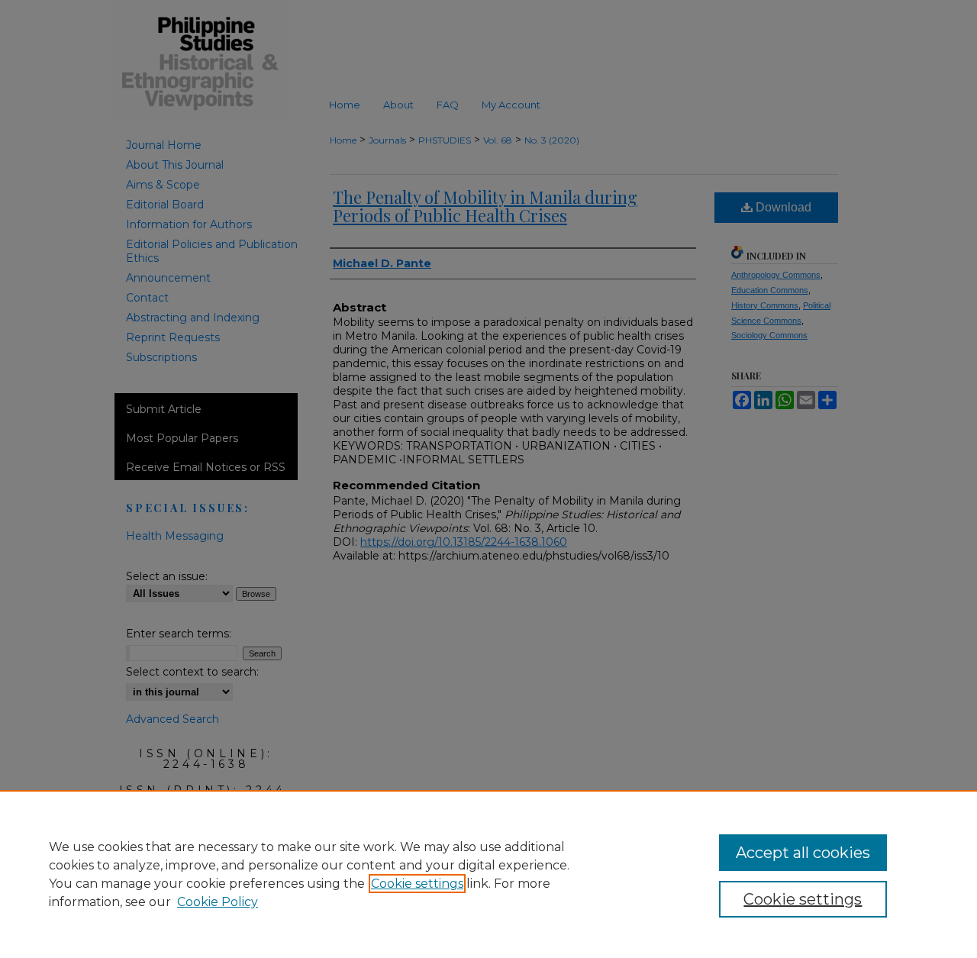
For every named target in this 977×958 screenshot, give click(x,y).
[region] (488, 874)
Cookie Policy (217, 902)
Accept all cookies (803, 852)
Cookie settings (417, 883)
